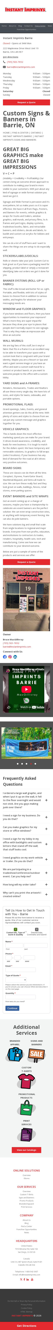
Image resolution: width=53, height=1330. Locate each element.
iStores (26, 1178)
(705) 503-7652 (15, 61)
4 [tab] (30, 763)
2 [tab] (22, 763)
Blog (20, 26)
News (50, 26)
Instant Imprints (22, 1315)
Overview (26, 1175)
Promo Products (26, 1200)
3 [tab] (26, 763)
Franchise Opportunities (26, 29)
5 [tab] (35, 763)
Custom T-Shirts (26, 1194)
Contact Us (28, 26)
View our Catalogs (26, 1150)
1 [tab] (17, 763)
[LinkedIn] (15, 656)
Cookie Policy (26, 1308)
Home (4, 26)
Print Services (26, 1207)
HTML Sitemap (27, 1311)
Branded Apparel (26, 1204)
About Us (12, 26)
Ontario (36, 132)
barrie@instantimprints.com (21, 66)
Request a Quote (26, 102)
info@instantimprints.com (29, 1274)
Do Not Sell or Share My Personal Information (26, 1301)
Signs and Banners (26, 1197)
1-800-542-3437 (31, 1271)
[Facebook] (5, 656)
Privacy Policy (26, 1304)
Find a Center (40, 26)
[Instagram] (10, 656)
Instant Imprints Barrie (17, 136)
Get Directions (26, 1325)
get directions (10, 56)
